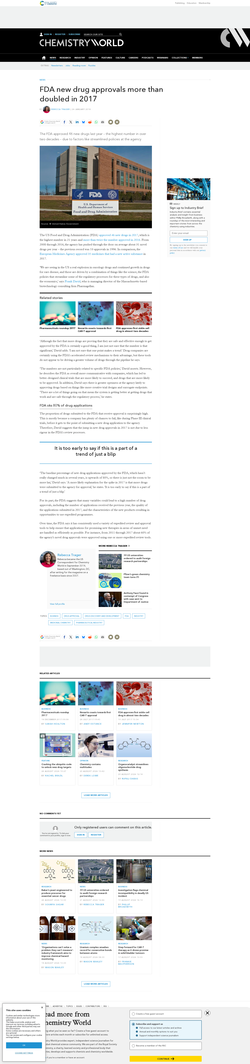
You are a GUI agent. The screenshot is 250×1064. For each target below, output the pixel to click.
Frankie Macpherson (126, 962)
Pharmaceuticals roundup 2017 (57, 328)
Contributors (93, 1006)
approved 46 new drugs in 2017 (118, 235)
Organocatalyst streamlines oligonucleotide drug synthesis (133, 767)
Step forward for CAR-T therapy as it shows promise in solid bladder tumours (133, 950)
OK (24, 1045)
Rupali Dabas (130, 778)
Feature (46, 761)
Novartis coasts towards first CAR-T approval (95, 330)
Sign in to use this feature (138, 115)
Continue (163, 1058)
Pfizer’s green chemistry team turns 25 (137, 575)
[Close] (42, 1007)
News (42, 80)
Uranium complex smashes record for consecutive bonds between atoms (96, 950)
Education (191, 3)
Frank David (72, 281)
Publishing (180, 3)
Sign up (187, 240)
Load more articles (96, 795)
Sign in (81, 835)
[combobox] (102, 34)
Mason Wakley (54, 967)
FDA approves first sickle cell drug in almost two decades (132, 330)
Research (123, 761)
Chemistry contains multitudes (90, 766)
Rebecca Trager (60, 109)
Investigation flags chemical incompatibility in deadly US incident (133, 893)
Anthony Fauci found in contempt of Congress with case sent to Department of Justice (136, 597)
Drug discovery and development (102, 616)
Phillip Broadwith (125, 905)
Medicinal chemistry (60, 623)
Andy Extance (93, 724)
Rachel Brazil (54, 775)
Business (54, 616)
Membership (204, 3)
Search (121, 34)
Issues (79, 1006)
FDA (127, 616)
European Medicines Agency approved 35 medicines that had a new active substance (91, 254)
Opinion (84, 761)
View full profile (57, 604)
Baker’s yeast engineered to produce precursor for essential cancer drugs (57, 893)
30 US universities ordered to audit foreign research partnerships (137, 558)
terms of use (178, 248)
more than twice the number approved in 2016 (111, 240)
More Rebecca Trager (113, 546)
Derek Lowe (91, 775)
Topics (69, 1006)
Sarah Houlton (55, 724)
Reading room (79, 65)
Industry (138, 616)
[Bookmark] (117, 122)
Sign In (48, 34)
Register (60, 34)
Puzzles (91, 65)
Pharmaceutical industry (89, 623)
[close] (151, 115)
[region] (24, 1032)
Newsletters (57, 65)
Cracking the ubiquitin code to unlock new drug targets (57, 766)
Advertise (57, 1006)
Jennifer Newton (133, 724)
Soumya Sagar (54, 904)
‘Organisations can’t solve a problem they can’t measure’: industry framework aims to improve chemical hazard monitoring (57, 953)
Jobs (67, 65)
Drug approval (71, 616)
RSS (105, 1006)
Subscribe (74, 34)
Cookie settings (24, 1053)
